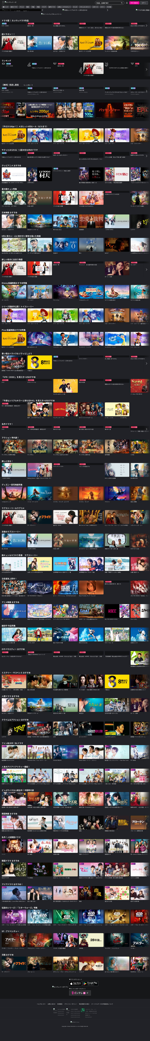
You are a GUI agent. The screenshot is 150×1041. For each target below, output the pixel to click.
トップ (6, 7)
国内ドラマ (14, 7)
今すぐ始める (134, 3)
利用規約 (59, 1004)
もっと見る (27, 85)
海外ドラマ (52, 7)
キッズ (75, 7)
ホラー (102, 7)
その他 (109, 7)
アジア (44, 7)
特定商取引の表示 (84, 1004)
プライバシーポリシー (70, 1004)
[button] (42, 10)
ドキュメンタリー (85, 7)
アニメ (22, 7)
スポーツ (95, 7)
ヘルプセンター (41, 1004)
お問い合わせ (51, 1004)
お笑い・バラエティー (64, 7)
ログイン (144, 3)
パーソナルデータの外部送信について (102, 1004)
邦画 (38, 7)
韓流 (27, 7)
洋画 (33, 7)
